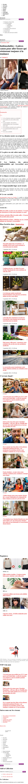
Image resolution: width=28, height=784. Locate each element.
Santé (4, 9)
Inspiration (20, 224)
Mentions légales (6, 720)
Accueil (5, 4)
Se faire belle (8, 23)
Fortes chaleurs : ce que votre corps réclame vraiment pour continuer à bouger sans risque (15, 473)
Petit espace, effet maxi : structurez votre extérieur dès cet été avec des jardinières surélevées (14, 344)
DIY (4, 15)
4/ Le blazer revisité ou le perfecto (12, 127)
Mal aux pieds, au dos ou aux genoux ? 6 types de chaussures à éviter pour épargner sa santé (14, 211)
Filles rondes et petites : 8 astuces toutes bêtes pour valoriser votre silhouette (14, 575)
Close (2, 765)
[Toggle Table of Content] (1, 115)
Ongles (8, 27)
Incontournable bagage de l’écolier (8, 197)
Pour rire (7, 31)
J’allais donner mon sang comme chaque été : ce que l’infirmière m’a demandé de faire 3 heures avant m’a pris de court (15, 497)
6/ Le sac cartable (7, 131)
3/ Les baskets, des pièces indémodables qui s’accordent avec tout (10, 124)
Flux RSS (5, 722)
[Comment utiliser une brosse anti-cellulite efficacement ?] (15, 583)
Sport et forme (7, 469)
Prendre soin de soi (10, 28)
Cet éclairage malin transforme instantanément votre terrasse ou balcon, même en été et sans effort (15, 294)
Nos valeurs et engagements (9, 715)
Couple (5, 7)
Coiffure (5, 12)
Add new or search (4, 771)
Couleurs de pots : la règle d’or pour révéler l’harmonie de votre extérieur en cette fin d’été (14, 270)
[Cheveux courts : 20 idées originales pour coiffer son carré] (15, 603)
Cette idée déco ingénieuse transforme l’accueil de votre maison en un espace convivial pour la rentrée (14, 319)
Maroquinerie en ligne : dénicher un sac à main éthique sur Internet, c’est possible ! (14, 220)
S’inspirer (7, 29)
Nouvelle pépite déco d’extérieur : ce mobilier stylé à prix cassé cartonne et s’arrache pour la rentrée (14, 245)
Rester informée (9, 22)
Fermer (1, 735)
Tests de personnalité (10, 32)
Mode (4, 10)
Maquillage (9, 25)
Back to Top (3, 725)
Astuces (5, 6)
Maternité (5, 14)
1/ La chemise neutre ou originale (11, 118)
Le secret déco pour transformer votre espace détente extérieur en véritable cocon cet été (15, 368)
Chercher (21, 19)
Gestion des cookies (7, 719)
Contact (4, 718)
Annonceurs (5, 717)
